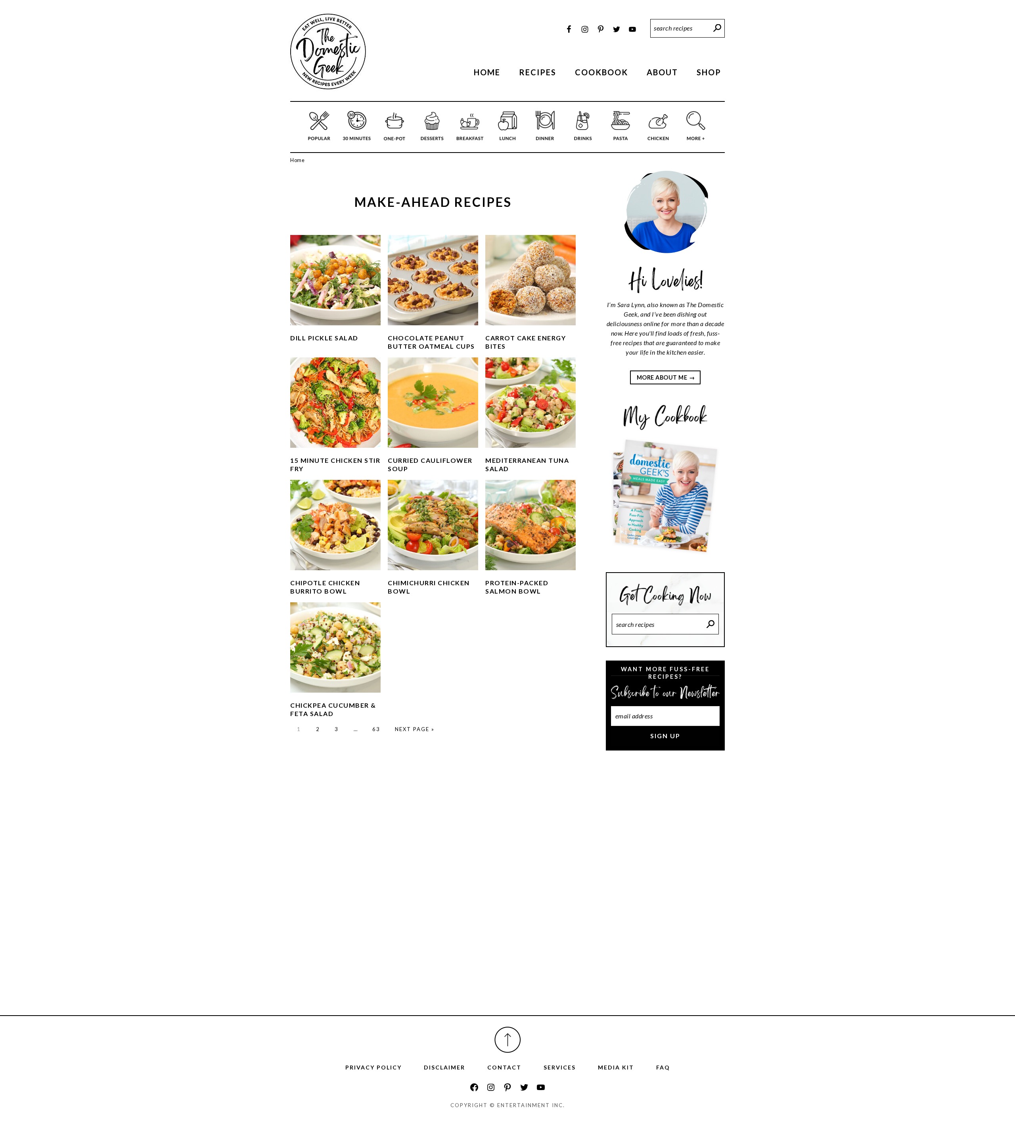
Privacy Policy (373, 1067)
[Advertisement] (665, 889)
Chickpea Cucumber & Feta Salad (333, 709)
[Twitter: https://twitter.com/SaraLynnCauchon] (524, 1087)
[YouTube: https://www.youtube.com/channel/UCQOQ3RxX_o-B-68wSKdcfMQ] (541, 1087)
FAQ (663, 1067)
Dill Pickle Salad (324, 338)
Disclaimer (444, 1067)
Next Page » (415, 729)
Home (297, 160)
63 (376, 729)
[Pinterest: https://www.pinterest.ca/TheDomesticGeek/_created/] (507, 1087)
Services (560, 1067)
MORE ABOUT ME (662, 377)
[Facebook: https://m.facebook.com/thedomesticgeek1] (474, 1087)
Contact (504, 1067)
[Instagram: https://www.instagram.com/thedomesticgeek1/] (491, 1087)
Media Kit (616, 1067)
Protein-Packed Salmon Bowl (516, 587)
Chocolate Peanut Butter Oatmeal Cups (431, 342)
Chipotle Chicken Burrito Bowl (325, 587)
